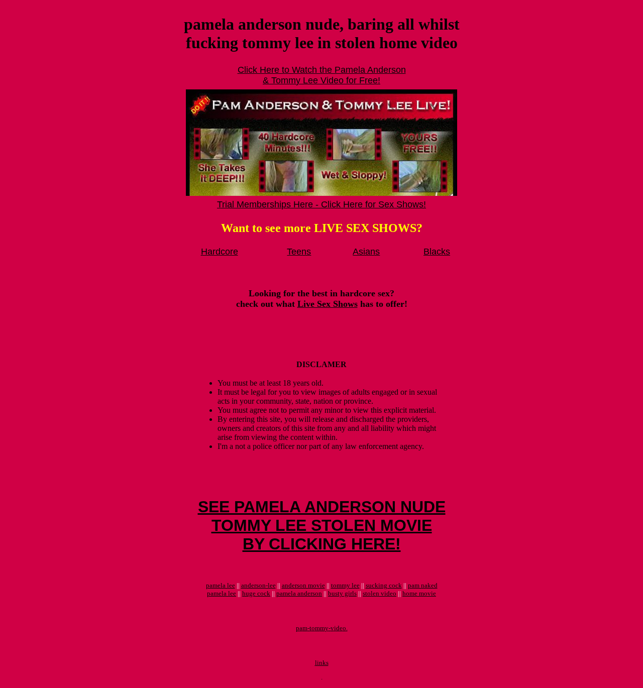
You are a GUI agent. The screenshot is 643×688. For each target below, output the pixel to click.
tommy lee (345, 585)
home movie (419, 593)
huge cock (256, 593)
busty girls (342, 593)
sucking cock (384, 585)
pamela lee (220, 585)
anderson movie (303, 585)
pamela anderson (299, 593)
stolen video (379, 593)
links (322, 662)
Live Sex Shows (327, 304)
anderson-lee (258, 585)
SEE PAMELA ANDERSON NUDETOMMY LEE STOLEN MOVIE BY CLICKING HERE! (322, 525)
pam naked (423, 585)
